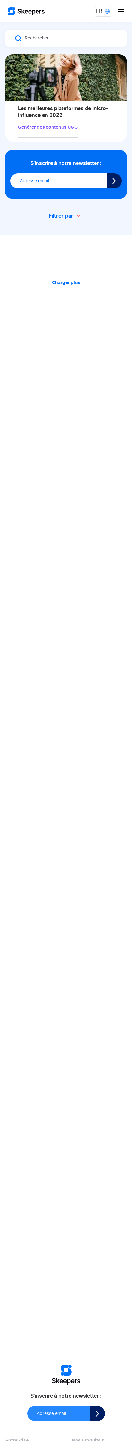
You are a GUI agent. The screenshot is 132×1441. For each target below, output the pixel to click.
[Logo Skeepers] (26, 11)
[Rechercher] (18, 38)
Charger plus (66, 283)
